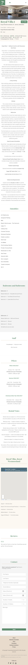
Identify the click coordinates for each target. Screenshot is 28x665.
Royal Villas (14, 56)
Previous (2, 12)
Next (26, 12)
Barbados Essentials (14, 639)
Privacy (14, 647)
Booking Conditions (11, 436)
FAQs (14, 641)
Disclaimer (14, 643)
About (14, 638)
